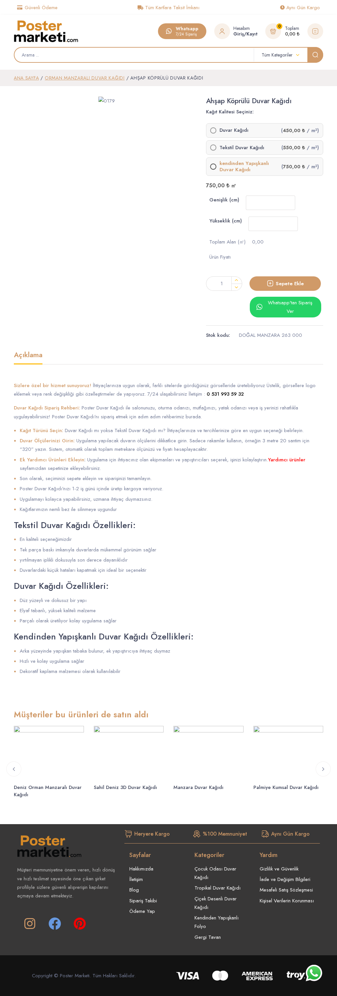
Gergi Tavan (207, 937)
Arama (315, 55)
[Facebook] (54, 923)
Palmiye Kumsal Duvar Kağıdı (286, 787)
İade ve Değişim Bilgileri (285, 879)
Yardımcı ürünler (286, 459)
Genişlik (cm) (224, 199)
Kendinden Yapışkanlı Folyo (216, 922)
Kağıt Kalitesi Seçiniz (229, 111)
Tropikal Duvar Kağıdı (217, 888)
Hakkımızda (141, 868)
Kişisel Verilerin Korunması (287, 900)
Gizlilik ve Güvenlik (279, 868)
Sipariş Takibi (143, 900)
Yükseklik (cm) (225, 220)
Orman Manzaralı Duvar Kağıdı (85, 78)
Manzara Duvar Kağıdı (198, 787)
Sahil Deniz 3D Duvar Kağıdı (125, 787)
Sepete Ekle (290, 283)
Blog (134, 889)
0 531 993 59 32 (225, 394)
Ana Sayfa (26, 78)
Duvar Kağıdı (234, 130)
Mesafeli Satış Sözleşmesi (286, 889)
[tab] (28, 357)
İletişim (136, 879)
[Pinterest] (79, 923)
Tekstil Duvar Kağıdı (242, 148)
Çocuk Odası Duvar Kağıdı (215, 873)
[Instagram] (29, 923)
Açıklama (28, 355)
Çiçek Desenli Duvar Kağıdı (215, 903)
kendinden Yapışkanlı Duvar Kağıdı (244, 166)
